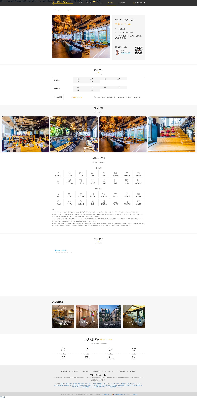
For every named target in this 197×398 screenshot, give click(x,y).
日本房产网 (69, 383)
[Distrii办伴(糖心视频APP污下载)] (63, 316)
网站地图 (2, 397)
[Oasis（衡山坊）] (110, 316)
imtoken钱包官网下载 (84, 387)
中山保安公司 (91, 385)
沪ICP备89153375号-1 (107, 394)
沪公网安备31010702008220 (120, 394)
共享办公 (111, 2)
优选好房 (90, 2)
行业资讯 (122, 371)
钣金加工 (63, 383)
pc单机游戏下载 (67, 385)
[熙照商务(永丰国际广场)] (87, 316)
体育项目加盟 (81, 383)
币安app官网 (116, 383)
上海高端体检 (123, 383)
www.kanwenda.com (58, 385)
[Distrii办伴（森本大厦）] (134, 316)
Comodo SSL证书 (100, 385)
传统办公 (100, 2)
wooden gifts (138, 383)
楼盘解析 (133, 371)
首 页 (80, 2)
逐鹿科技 (135, 394)
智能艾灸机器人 (136, 385)
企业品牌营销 (121, 385)
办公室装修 (93, 383)
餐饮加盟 (75, 383)
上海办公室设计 (121, 387)
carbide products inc (107, 383)
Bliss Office (55, 10)
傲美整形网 (99, 383)
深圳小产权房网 (131, 383)
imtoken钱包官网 (94, 387)
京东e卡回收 (108, 385)
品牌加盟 (87, 383)
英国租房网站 (102, 387)
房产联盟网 (114, 385)
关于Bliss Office (109, 371)
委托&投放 (122, 2)
